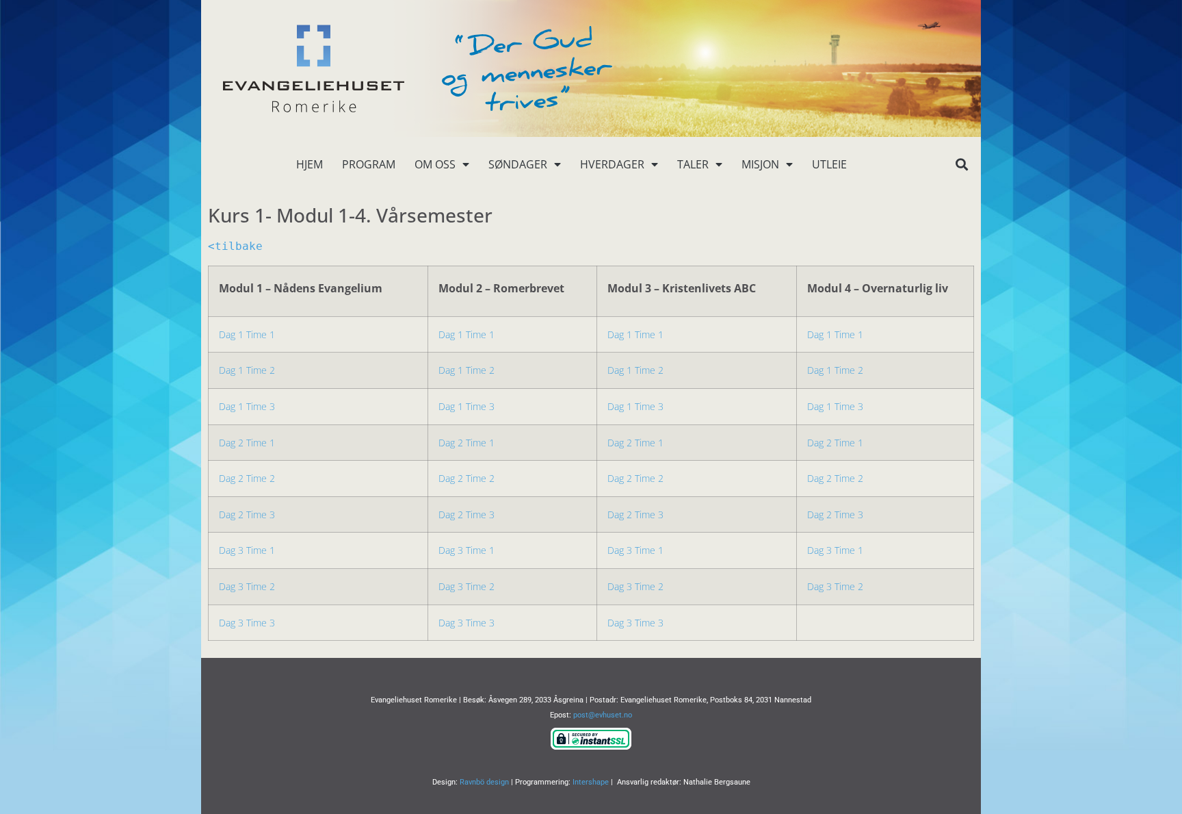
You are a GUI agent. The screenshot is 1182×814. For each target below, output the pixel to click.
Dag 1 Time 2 (247, 370)
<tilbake (235, 246)
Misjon (760, 164)
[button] (961, 164)
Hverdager (612, 164)
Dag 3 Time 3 (247, 622)
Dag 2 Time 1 (247, 442)
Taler (693, 164)
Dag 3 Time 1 (247, 550)
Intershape (591, 782)
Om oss (435, 164)
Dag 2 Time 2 (247, 478)
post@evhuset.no (602, 715)
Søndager (517, 164)
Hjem (309, 164)
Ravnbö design (484, 782)
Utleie (829, 164)
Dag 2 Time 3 (247, 514)
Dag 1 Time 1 (247, 334)
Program (368, 164)
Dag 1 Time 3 (247, 406)
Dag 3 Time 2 (247, 586)
